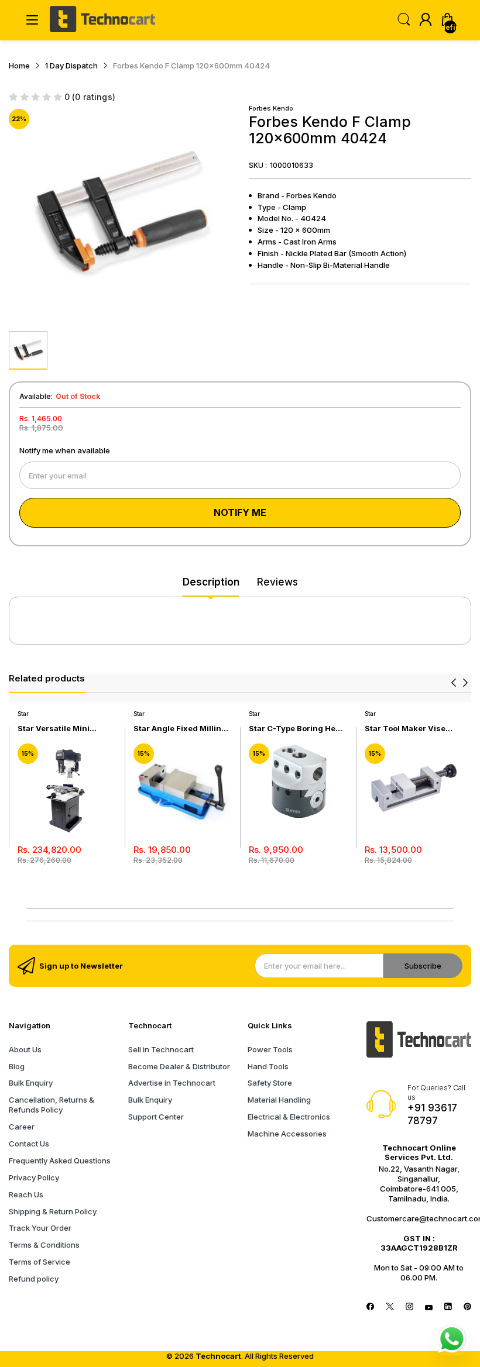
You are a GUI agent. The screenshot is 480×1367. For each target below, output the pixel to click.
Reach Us (26, 1194)
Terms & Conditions (44, 1244)
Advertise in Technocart (171, 1082)
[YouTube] (429, 1308)
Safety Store (270, 1082)
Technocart (218, 1356)
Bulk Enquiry (31, 1082)
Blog (17, 1066)
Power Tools (270, 1049)
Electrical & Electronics (289, 1116)
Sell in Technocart (161, 1049)
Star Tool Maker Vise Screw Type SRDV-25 (406, 729)
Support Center (156, 1116)
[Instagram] (409, 1308)
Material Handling (279, 1099)
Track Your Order (40, 1227)
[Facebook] (370, 1308)
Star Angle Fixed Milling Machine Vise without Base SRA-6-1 (180, 729)
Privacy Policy (34, 1177)
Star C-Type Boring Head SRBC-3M (297, 729)
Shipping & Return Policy (53, 1211)
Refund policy (34, 1278)
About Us (25, 1049)
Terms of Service (39, 1261)
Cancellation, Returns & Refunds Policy (51, 1104)
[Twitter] (389, 1308)
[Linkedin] (448, 1308)
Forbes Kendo (271, 108)
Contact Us (29, 1143)
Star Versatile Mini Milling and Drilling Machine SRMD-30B (57, 729)
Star (23, 713)
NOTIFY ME (240, 512)
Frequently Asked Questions (60, 1160)
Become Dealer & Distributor (179, 1066)
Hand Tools (268, 1066)
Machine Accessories (287, 1133)
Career (22, 1126)
